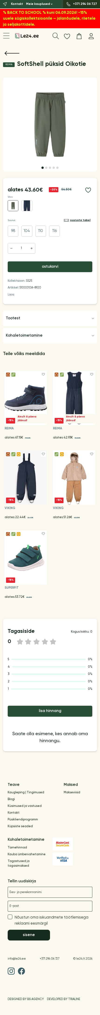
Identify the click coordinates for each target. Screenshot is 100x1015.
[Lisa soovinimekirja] (88, 190)
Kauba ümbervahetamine (27, 854)
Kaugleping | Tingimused (26, 792)
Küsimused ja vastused (25, 806)
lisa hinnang (50, 711)
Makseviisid (72, 792)
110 (40, 231)
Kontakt (14, 812)
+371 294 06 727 (49, 958)
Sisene (29, 935)
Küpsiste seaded (20, 826)
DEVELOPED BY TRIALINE (63, 999)
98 (13, 231)
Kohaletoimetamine (24, 336)
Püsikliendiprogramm (23, 819)
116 (54, 231)
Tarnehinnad (17, 847)
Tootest (13, 318)
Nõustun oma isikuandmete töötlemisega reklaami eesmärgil (51, 920)
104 (27, 231)
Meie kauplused (38, 4)
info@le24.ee (17, 958)
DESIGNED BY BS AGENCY (26, 999)
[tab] (42, 168)
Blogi (11, 799)
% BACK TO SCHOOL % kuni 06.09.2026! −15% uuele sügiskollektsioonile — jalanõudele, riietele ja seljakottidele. (49, 19)
